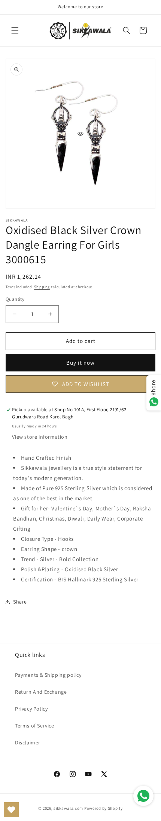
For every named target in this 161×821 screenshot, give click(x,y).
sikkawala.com (68, 808)
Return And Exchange (41, 691)
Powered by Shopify (103, 808)
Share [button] (20, 601)
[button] (15, 30)
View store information (39, 436)
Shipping (42, 286)
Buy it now (80, 362)
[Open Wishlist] (11, 809)
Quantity (15, 299)
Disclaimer (27, 742)
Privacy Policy (31, 708)
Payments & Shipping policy (48, 675)
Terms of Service (34, 725)
